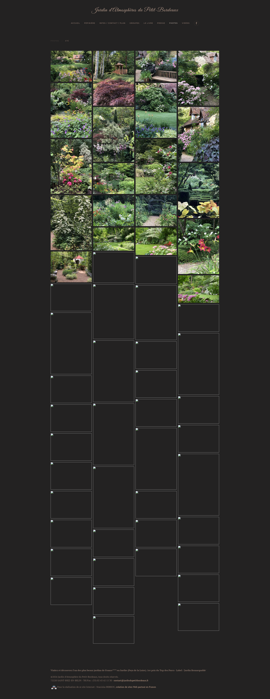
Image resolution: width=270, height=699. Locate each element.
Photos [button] (173, 23)
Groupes (135, 23)
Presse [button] (161, 23)
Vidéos (186, 23)
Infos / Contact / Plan (112, 23)
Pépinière (89, 23)
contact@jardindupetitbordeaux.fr (131, 680)
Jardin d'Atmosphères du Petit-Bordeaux (135, 10)
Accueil (75, 23)
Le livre (148, 23)
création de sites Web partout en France (136, 686)
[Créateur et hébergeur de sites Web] (54, 686)
